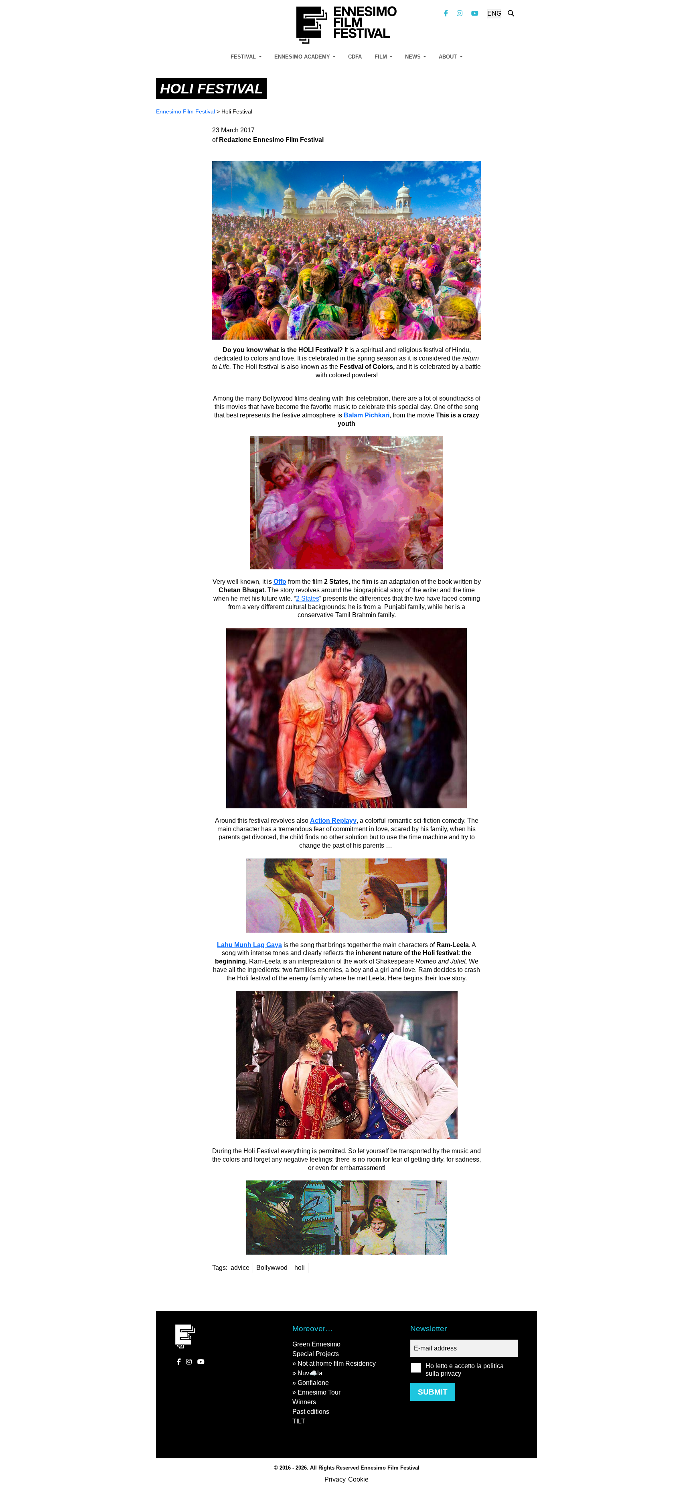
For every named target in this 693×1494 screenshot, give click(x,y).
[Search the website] (511, 13)
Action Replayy (333, 820)
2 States (307, 598)
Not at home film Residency (337, 1363)
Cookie (358, 1479)
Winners (304, 1402)
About (448, 57)
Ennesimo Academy (303, 57)
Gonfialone (313, 1382)
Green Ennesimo (316, 1344)
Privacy (335, 1479)
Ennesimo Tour (319, 1392)
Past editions (310, 1411)
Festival (244, 57)
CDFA (355, 57)
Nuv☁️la (310, 1373)
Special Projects (315, 1353)
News (413, 57)
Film (382, 57)
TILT (298, 1421)
